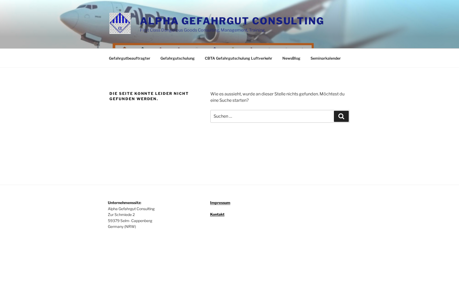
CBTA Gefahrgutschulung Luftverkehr (238, 58)
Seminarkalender (326, 58)
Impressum (220, 202)
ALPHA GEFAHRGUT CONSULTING (232, 21)
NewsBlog (291, 58)
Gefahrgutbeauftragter (129, 58)
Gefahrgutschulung (177, 58)
